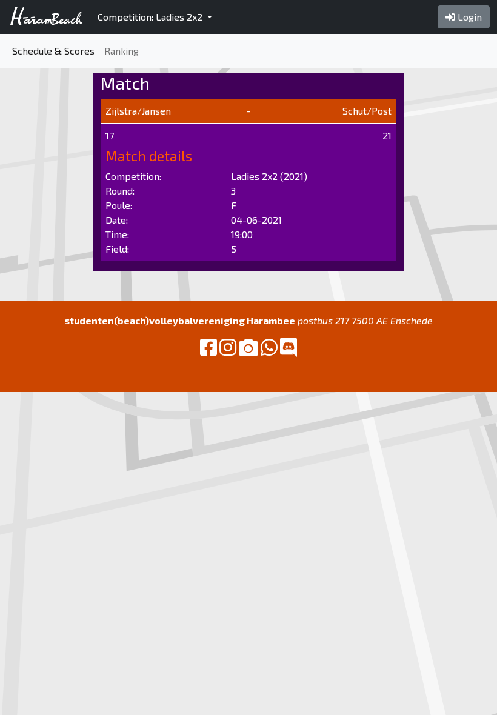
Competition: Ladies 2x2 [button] (151, 16)
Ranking (121, 50)
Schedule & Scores (53, 50)
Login (468, 16)
